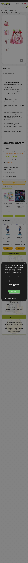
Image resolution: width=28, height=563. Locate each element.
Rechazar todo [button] (14, 295)
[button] (10, 298)
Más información (17, 274)
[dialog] (14, 281)
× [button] (24, 263)
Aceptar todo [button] (14, 291)
